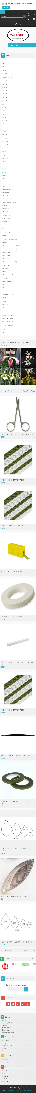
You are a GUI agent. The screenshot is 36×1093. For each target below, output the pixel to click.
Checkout (6, 1051)
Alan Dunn (26, 342)
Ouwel (5, 284)
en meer (7, 321)
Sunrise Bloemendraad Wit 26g (12, 526)
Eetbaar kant (6, 258)
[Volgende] (33, 391)
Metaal (5, 175)
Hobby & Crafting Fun (8, 202)
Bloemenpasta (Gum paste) (10, 246)
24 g (4, 84)
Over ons (6, 1059)
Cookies (14, 1090)
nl (2, 12)
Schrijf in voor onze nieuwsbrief (17, 985)
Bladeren (5, 304)
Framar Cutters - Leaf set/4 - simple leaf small (18, 942)
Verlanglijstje (7, 1048)
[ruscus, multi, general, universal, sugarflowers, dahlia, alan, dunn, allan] (18, 876)
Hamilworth (6, 199)
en (7, 12)
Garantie (6, 1081)
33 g (4, 97)
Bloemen (5, 308)
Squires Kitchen (7, 218)
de (12, 12)
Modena (5, 208)
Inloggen (20, 24)
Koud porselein (7, 275)
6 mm (4, 66)
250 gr (5, 151)
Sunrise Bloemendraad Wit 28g (12, 480)
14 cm (4, 114)
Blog (29, 14)
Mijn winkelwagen (34, 19)
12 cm (4, 111)
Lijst (10, 391)
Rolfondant (6, 287)
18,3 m (5, 120)
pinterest (23, 1004)
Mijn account (34, 14)
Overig (5, 297)
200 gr (5, 148)
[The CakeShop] (18, 35)
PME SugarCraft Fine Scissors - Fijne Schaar (17, 434)
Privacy (5, 1090)
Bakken (5, 242)
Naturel (5, 165)
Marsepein (6, 278)
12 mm (5, 63)
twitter (13, 1004)
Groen (4, 158)
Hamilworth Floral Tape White (12, 617)
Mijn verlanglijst (29, 19)
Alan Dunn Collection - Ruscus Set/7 (15, 896)
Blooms (5, 192)
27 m (4, 124)
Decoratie (5, 255)
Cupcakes (5, 252)
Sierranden (6, 291)
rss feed (27, 1004)
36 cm (5, 127)
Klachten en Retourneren (10, 1079)
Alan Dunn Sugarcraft (8, 189)
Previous (32, 959)
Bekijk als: (3, 391)
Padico (5, 212)
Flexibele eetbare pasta (9, 262)
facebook (8, 1004)
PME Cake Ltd (6, 215)
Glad (4, 235)
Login (5, 1043)
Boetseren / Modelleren (9, 249)
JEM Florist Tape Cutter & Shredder (14, 571)
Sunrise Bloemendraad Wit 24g (12, 710)
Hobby (5, 268)
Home (2, 342)
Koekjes (5, 271)
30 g (4, 94)
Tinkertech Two (7, 225)
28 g (4, 90)
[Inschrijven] (26, 989)
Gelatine (5, 265)
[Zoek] (24, 16)
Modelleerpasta (7, 281)
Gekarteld (5, 232)
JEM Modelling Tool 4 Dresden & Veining (16, 756)
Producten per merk (13, 342)
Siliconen (5, 182)
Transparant (6, 168)
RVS (4, 179)
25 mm (5, 73)
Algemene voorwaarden (23, 1090)
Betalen (16, 24)
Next (34, 959)
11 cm (4, 107)
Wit (4, 162)
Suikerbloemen (7, 294)
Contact (6, 1062)
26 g (4, 87)
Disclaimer (9, 1090)
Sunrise (5, 221)
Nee (4, 134)
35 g (4, 100)
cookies (4, 3)
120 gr (5, 141)
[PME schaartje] (18, 414)
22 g (4, 81)
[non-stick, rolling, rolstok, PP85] (18, 642)
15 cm (4, 117)
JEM (4, 205)
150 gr (5, 145)
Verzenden (6, 1076)
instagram (18, 1004)
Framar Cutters (7, 195)
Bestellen (6, 1071)
